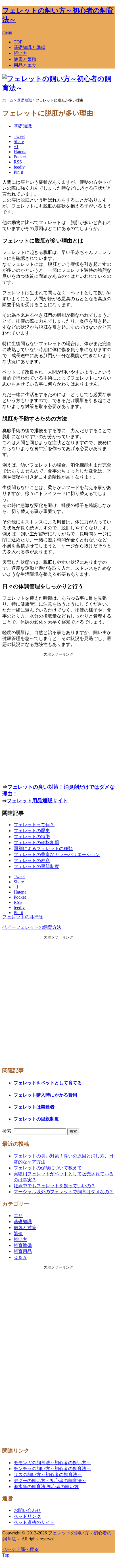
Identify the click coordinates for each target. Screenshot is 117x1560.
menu (7, 32)
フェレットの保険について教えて (48, 1167)
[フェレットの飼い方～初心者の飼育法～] (58, 88)
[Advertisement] (58, 715)
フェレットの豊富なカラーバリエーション (57, 854)
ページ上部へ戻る (20, 1549)
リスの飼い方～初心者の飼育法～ (48, 1474)
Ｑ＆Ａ (20, 1257)
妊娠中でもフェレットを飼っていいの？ (54, 1185)
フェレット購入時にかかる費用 (45, 1095)
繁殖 (18, 1233)
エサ (18, 1215)
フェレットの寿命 (32, 860)
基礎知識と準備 (29, 47)
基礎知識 (23, 126)
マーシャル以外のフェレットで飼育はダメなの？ (64, 1191)
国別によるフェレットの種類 (43, 848)
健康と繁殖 (25, 59)
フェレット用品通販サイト (37, 800)
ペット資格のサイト (34, 1522)
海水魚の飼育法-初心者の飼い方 (46, 1486)
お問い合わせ (27, 1510)
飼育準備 (23, 1245)
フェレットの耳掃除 (22, 916)
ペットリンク (27, 1516)
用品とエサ (25, 65)
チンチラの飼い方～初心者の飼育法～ (52, 1468)
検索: (7, 1131)
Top (5, 1555)
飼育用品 (23, 1251)
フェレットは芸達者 (34, 1107)
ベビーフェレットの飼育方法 (31, 927)
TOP (18, 42)
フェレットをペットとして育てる (48, 1082)
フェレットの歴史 (32, 830)
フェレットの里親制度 (36, 866)
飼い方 (20, 53)
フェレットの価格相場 (36, 842)
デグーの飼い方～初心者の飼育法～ (50, 1480)
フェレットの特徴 (32, 836)
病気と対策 (25, 1227)
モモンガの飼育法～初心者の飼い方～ (52, 1462)
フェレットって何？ (34, 824)
